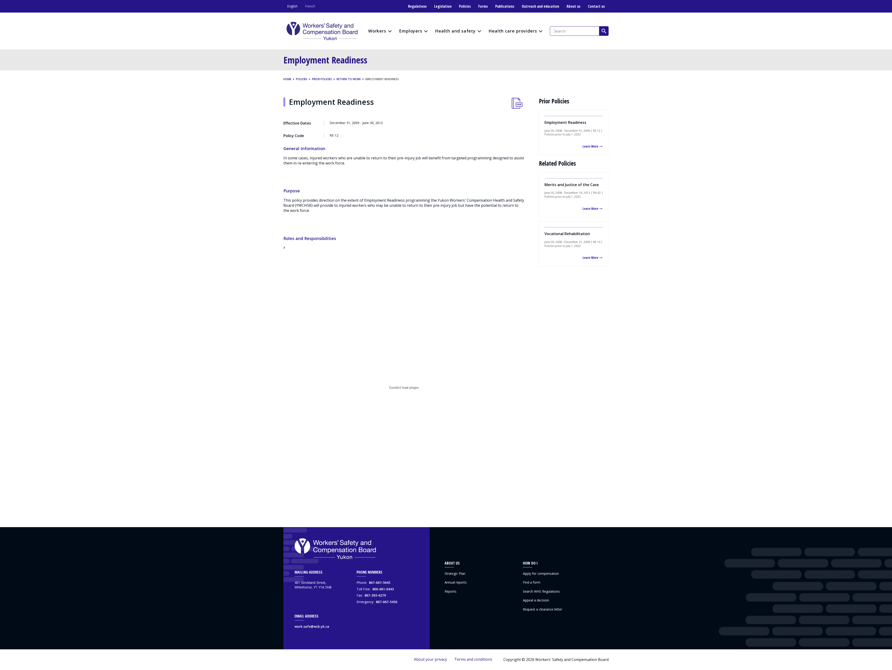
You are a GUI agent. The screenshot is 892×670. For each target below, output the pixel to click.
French (310, 6)
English (292, 6)
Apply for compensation (541, 573)
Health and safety (455, 31)
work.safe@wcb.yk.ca (312, 626)
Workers (377, 31)
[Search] (604, 31)
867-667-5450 (386, 602)
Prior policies (322, 79)
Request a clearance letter (542, 609)
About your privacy (430, 659)
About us (573, 6)
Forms (483, 6)
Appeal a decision (536, 600)
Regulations (417, 6)
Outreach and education (540, 6)
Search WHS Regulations (541, 591)
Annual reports (456, 582)
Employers (410, 31)
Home (287, 79)
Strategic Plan (455, 573)
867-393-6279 (375, 595)
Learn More (590, 146)
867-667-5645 (379, 582)
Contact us (596, 6)
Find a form (531, 582)
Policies (465, 6)
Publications (504, 6)
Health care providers (513, 31)
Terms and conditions (473, 659)
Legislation (443, 6)
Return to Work (349, 79)
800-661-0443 (383, 589)
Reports (450, 591)
